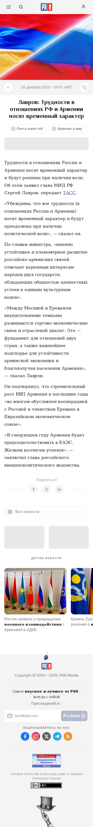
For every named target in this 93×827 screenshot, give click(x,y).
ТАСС (69, 192)
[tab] (36, 798)
